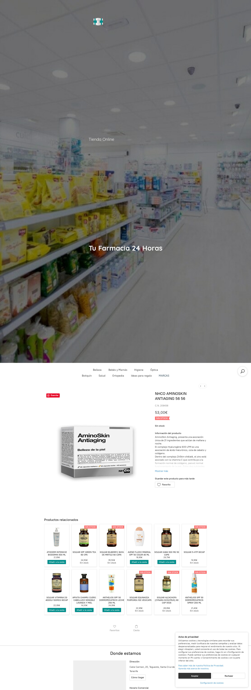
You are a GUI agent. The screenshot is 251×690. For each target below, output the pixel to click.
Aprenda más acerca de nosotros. (193, 668)
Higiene (138, 369)
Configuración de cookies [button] (212, 683)
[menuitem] (201, 386)
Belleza (97, 369)
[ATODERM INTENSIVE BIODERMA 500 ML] (56, 536)
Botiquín (87, 375)
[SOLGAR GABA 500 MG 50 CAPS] (166, 536)
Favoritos (114, 630)
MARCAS (164, 375)
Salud (102, 375)
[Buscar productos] (242, 371)
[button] (165, 485)
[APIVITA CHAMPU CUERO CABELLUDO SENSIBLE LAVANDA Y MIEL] (84, 581)
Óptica (154, 369)
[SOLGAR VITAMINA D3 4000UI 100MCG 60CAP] (56, 581)
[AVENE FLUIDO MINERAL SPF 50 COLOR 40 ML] (139, 536)
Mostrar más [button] (161, 471)
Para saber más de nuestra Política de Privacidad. (201, 665)
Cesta (136, 630)
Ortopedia (118, 375)
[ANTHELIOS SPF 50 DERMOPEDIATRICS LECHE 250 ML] (111, 581)
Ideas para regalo (141, 375)
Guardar (55, 395)
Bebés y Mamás (118, 369)
